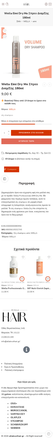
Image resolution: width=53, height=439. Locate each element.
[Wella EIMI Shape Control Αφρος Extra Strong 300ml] (44, 85)
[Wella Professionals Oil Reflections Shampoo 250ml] (13, 266)
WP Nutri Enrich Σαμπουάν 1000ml (39, 288)
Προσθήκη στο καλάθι (31, 133)
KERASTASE (17, 407)
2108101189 (7, 337)
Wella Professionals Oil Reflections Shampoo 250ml (13, 288)
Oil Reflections (8, 282)
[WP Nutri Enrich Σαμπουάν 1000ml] (39, 266)
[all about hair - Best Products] (26, 4)
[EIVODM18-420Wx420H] (26, 52)
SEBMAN (15, 428)
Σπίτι (19, 21)
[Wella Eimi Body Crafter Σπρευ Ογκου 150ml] (50, 85)
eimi (34, 21)
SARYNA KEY (18, 414)
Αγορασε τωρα (26, 141)
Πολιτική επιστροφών (14, 370)
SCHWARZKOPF (19, 424)
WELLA (26, 21)
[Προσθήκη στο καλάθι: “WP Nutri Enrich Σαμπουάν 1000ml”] (47, 278)
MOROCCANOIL (19, 410)
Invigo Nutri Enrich (36, 282)
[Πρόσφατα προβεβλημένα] (49, 434)
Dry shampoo (20, 233)
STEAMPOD (17, 421)
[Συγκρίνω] (5, 37)
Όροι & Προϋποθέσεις (14, 367)
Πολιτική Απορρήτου (13, 363)
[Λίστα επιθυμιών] (5, 31)
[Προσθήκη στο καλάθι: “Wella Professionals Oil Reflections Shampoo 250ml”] (22, 278)
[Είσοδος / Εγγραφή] (46, 4)
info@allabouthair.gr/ (10, 341)
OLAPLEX (16, 417)
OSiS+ (14, 403)
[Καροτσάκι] (50, 4)
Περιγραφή (26, 183)
